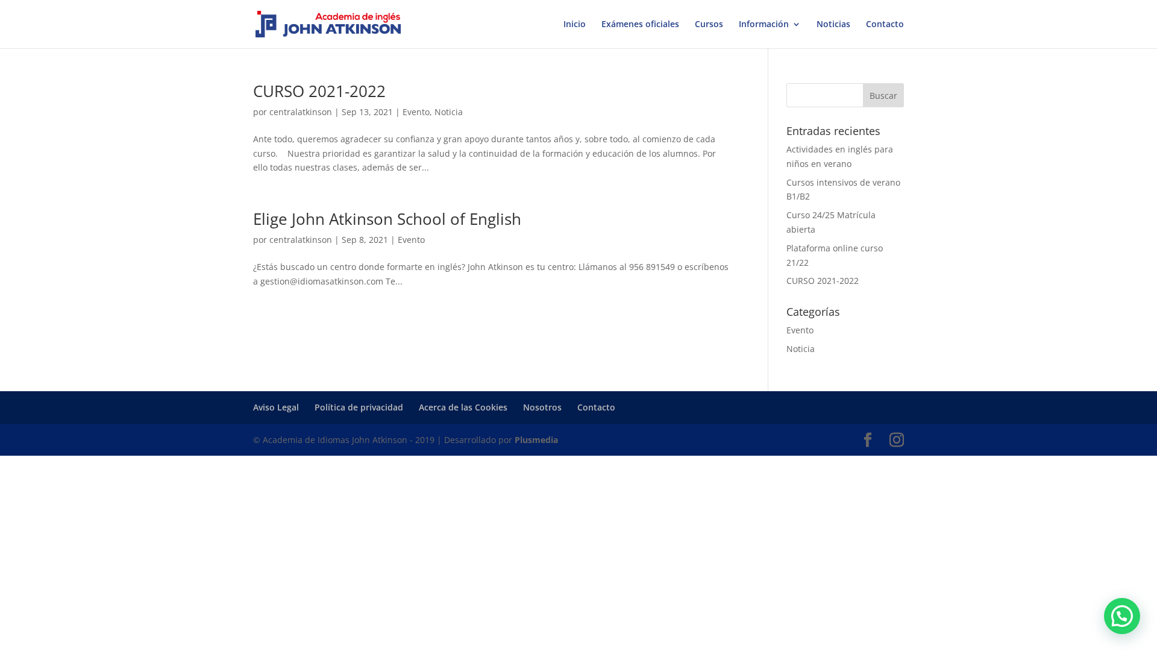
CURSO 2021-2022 (319, 91)
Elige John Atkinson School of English (387, 219)
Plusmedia (536, 439)
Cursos (709, 25)
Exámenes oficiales (640, 25)
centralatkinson (300, 112)
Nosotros (542, 407)
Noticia (448, 112)
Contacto (885, 25)
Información (764, 25)
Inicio (574, 25)
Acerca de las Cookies (463, 407)
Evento (416, 112)
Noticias (833, 25)
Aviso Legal (276, 407)
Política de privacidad (359, 407)
